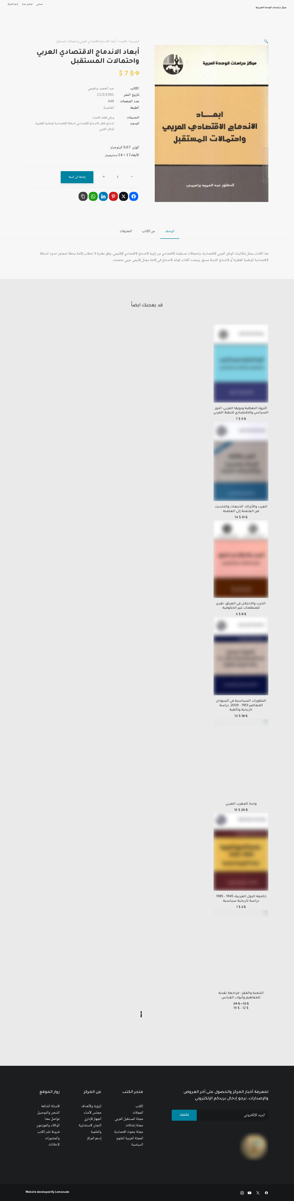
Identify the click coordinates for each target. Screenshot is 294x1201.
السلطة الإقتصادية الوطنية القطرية (56, 123)
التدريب (15, 27)
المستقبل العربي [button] (177, 27)
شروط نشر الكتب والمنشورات (48, 1135)
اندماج (110, 123)
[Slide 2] (142, 1021)
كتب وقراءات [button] (34, 27)
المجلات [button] (153, 27)
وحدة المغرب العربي (241, 804)
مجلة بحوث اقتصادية (128, 1132)
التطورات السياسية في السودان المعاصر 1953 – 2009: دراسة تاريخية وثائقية (241, 705)
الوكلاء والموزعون (48, 1125)
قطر (102, 123)
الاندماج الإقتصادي (88, 123)
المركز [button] (218, 27)
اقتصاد (122, 41)
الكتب (139, 1106)
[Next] (141, 1014)
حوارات (105, 27)
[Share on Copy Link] (83, 196)
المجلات (138, 1113)
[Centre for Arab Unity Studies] (278, 27)
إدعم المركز (13, 4)
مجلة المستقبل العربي (129, 1119)
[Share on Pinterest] (113, 196)
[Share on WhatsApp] (93, 196)
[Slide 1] (144, 1021)
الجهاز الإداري (92, 1119)
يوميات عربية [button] (85, 27)
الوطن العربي (106, 129)
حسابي (39, 4)
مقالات (120, 27)
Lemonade (62, 1192)
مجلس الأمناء (92, 1113)
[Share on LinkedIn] (103, 196)
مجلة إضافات (134, 1125)
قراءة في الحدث (59, 27)
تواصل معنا (27, 4)
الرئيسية (235, 27)
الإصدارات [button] (201, 27)
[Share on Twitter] (123, 196)
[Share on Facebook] (133, 196)
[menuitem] (38, 4)
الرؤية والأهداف (91, 1106)
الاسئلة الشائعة (50, 1106)
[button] (266, 42)
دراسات (136, 27)
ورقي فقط (108, 118)
